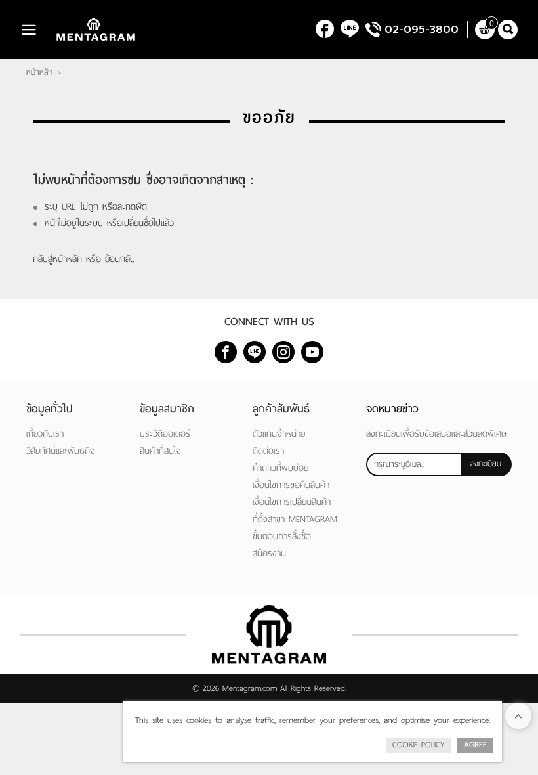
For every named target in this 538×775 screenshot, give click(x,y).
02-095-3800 (421, 29)
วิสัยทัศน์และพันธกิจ (60, 451)
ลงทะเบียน (485, 463)
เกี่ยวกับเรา (45, 434)
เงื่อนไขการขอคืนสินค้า (291, 485)
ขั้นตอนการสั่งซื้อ (282, 536)
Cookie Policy (418, 745)
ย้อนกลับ (120, 259)
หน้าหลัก (39, 72)
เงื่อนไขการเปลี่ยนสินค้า (292, 502)
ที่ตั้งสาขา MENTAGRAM (295, 519)
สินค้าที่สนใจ (160, 451)
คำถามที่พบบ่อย (280, 468)
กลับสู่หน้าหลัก (57, 259)
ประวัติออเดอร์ (165, 434)
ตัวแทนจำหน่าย (279, 434)
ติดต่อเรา (268, 451)
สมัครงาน (269, 553)
